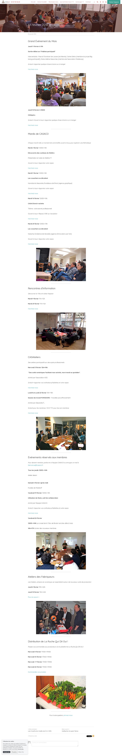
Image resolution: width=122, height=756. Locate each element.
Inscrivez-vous (33, 69)
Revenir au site (33, 736)
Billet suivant (65, 729)
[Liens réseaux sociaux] (100, 2)
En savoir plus (20, 749)
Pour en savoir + (33, 597)
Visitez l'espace (114, 2)
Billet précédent (33, 729)
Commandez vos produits (37, 672)
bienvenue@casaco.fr (35, 465)
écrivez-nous (68, 715)
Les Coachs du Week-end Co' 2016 (39, 731)
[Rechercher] (97, 2)
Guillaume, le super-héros (70, 731)
